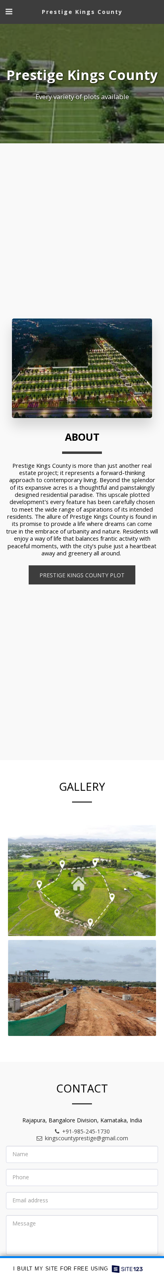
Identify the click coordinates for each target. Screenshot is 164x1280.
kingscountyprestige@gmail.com (86, 1138)
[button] (9, 11)
